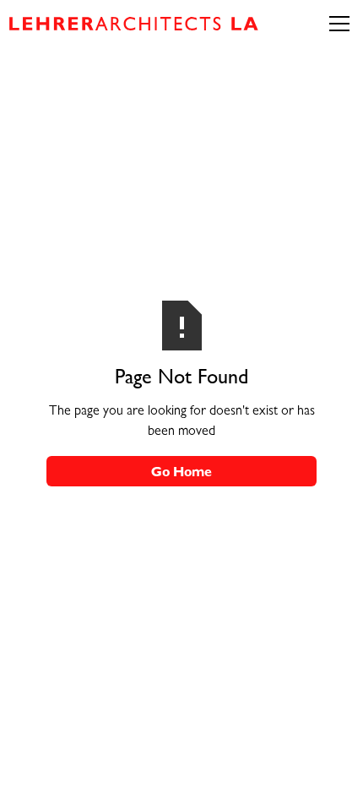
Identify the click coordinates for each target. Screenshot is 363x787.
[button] (339, 23)
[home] (138, 23)
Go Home (181, 473)
